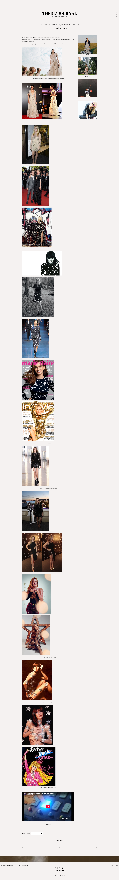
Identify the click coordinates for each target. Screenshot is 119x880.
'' (37, 36)
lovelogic (26, 865)
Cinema (37, 3)
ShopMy (75, 3)
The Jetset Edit (59, 3)
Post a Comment (25, 842)
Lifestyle (68, 3)
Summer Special (11, 3)
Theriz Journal (59, 13)
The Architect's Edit (47, 3)
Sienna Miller (70, 24)
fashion (53, 24)
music (65, 24)
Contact (81, 3)
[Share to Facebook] (32, 833)
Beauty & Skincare (28, 3)
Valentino (76, 24)
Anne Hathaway (43, 24)
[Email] (41, 833)
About (4, 3)
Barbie (49, 24)
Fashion (19, 3)
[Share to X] (35, 833)
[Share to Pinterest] (38, 833)
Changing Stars (59, 28)
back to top (114, 865)
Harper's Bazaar (59, 24)
